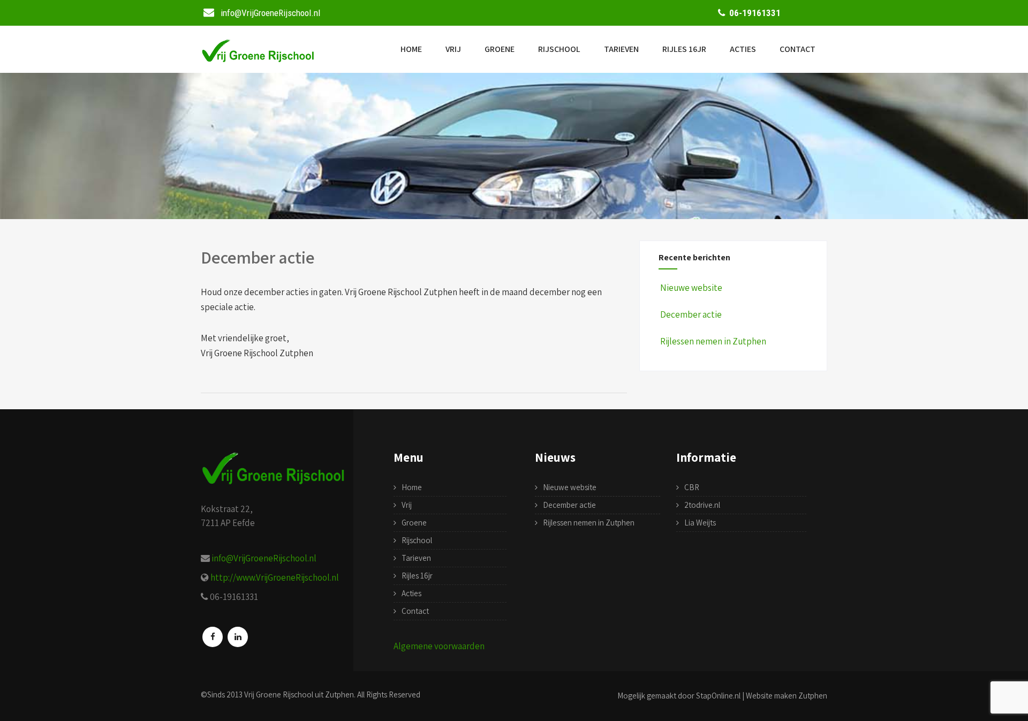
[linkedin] (238, 637)
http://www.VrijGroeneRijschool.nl (274, 577)
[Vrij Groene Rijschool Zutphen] (258, 60)
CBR (691, 487)
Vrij (453, 49)
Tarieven (621, 49)
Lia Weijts (700, 522)
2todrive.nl (702, 505)
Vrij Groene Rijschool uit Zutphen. (300, 694)
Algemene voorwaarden (439, 646)
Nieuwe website (691, 288)
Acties (743, 49)
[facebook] (212, 637)
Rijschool (559, 49)
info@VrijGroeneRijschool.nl (263, 558)
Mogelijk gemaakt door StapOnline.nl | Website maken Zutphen (722, 695)
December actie (691, 314)
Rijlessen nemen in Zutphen (713, 341)
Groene (500, 49)
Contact (797, 49)
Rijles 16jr (684, 49)
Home (411, 49)
